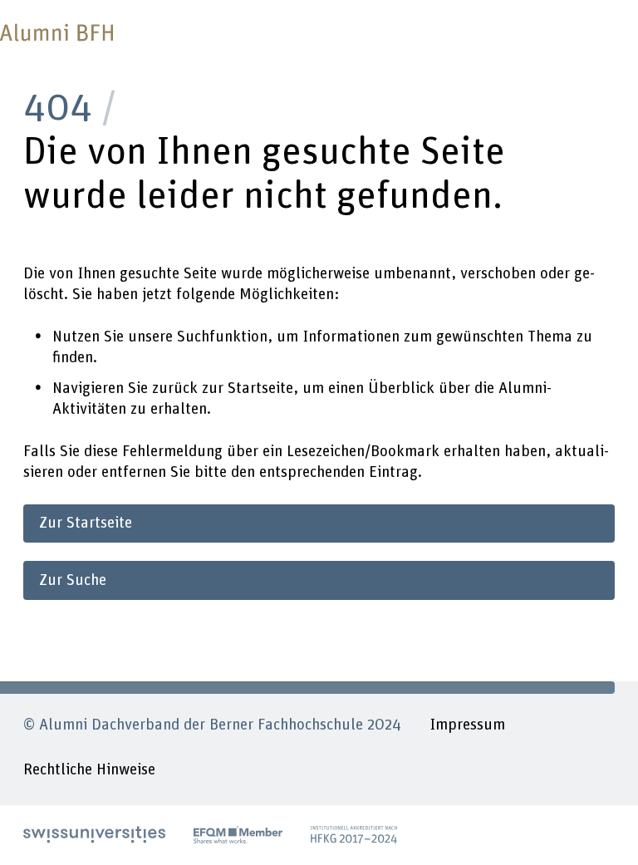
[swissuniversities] (94, 834)
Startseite (260, 388)
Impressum (467, 725)
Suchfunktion (222, 337)
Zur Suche (72, 580)
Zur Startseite (85, 523)
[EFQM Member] (238, 834)
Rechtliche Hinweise (89, 770)
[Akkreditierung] (354, 834)
